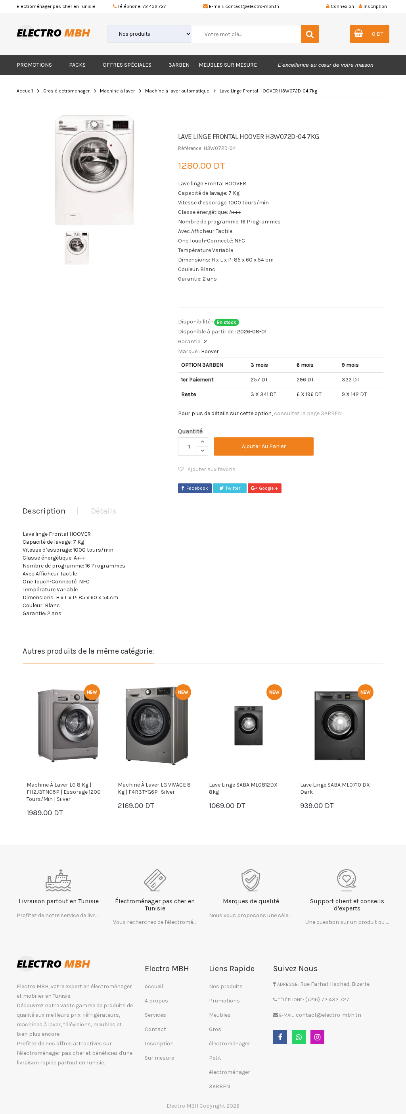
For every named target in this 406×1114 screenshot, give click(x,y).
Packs (77, 65)
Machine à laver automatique (177, 91)
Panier (50, 807)
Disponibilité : (195, 321)
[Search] (310, 34)
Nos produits (226, 986)
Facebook (197, 488)
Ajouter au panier (264, 446)
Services (155, 1015)
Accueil (25, 91)
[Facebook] (280, 1037)
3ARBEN (179, 65)
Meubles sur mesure (228, 65)
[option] (94, 167)
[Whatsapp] (299, 1037)
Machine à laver (117, 91)
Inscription (159, 1043)
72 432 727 (154, 6)
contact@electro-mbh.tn (252, 6)
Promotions (34, 65)
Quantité (190, 431)
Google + (268, 488)
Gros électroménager (229, 1036)
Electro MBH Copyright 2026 (203, 1105)
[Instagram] (317, 1037)
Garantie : (190, 341)
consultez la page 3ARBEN (308, 413)
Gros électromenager (66, 91)
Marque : (189, 351)
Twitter (233, 488)
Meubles (220, 1015)
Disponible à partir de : (207, 331)
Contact (155, 1029)
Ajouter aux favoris (212, 469)
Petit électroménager (229, 1065)
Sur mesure (159, 1057)
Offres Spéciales (127, 65)
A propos (156, 1000)
